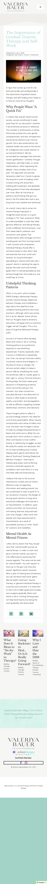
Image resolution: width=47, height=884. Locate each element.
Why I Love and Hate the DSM (37, 648)
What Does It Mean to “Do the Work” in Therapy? (10, 650)
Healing (6, 664)
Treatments (34, 55)
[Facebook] (11, 613)
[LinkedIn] (31, 613)
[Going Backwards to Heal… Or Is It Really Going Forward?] (23, 633)
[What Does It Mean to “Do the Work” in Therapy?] (9, 633)
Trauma (26, 55)
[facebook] (21, 762)
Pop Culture (19, 55)
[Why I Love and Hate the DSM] (38, 633)
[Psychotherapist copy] (16, 3)
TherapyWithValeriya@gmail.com (26, 714)
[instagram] (26, 762)
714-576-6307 (25, 717)
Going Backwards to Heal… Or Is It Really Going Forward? (25, 652)
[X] (21, 613)
